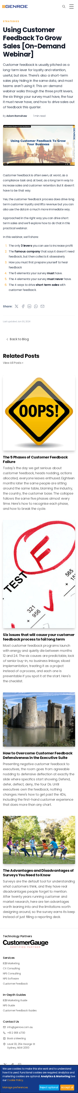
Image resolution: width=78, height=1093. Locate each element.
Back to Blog (19, 339)
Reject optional (49, 1087)
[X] (5, 1064)
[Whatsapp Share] (36, 306)
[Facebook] (12, 1064)
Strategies (11, 21)
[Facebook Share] (23, 306)
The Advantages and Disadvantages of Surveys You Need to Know (38, 872)
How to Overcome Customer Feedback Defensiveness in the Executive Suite (38, 755)
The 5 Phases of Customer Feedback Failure (35, 459)
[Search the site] (64, 6)
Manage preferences (15, 1087)
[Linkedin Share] (29, 306)
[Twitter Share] (16, 306)
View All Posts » (13, 363)
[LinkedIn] (19, 1064)
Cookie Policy (15, 1080)
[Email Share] (42, 306)
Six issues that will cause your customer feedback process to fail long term (39, 637)
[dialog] (39, 1079)
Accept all (67, 1087)
